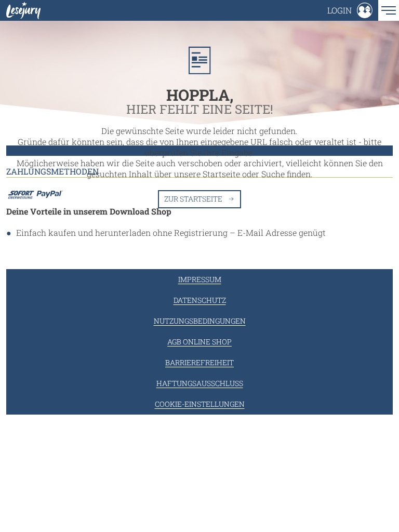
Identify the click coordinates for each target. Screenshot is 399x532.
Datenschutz (200, 300)
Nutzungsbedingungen (200, 321)
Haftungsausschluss (199, 383)
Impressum (199, 279)
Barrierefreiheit (199, 362)
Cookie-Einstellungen (200, 404)
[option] (199, 153)
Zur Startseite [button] (193, 199)
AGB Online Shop (199, 342)
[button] (350, 10)
